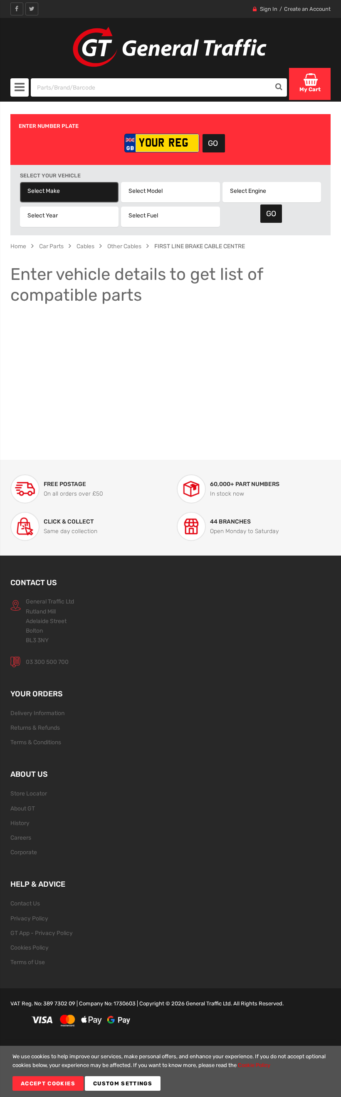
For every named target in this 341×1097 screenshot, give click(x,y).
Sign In (268, 9)
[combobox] (151, 87)
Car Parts (51, 246)
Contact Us (25, 903)
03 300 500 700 (47, 661)
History (20, 823)
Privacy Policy (29, 918)
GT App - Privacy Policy (41, 933)
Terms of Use (27, 962)
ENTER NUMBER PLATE (49, 126)
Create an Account (307, 9)
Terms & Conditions (35, 742)
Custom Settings (122, 1083)
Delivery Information (37, 713)
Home (18, 246)
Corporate (23, 852)
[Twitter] (31, 8)
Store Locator (28, 793)
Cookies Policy (29, 947)
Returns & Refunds (35, 727)
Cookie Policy (254, 1065)
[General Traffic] (170, 47)
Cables (85, 246)
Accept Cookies (48, 1083)
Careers (20, 837)
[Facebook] (16, 8)
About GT (22, 808)
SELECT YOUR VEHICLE (50, 175)
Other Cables (124, 246)
